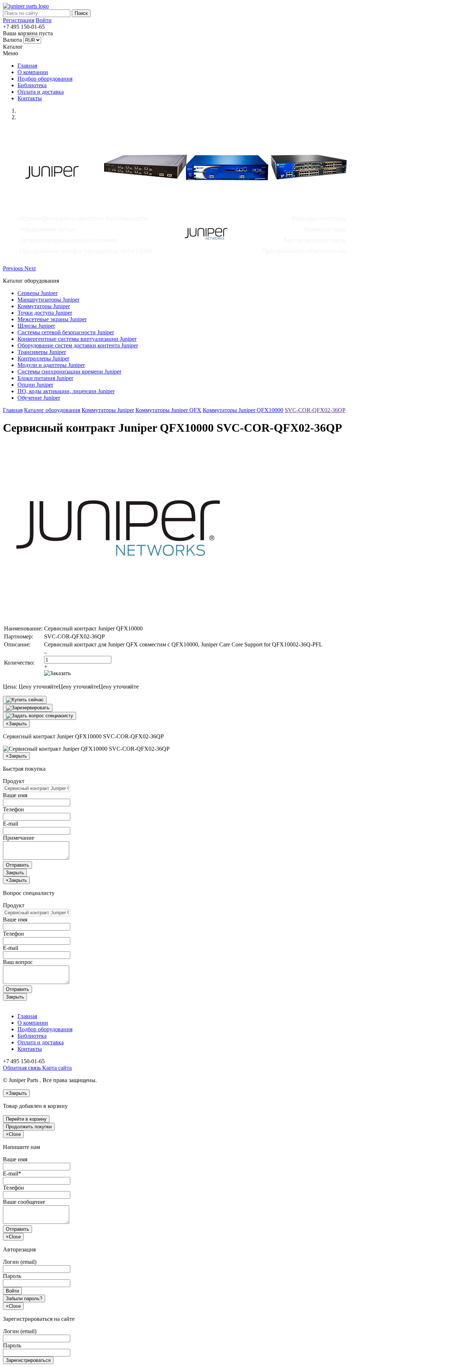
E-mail (10, 823)
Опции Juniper (35, 385)
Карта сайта (56, 1068)
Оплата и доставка (40, 92)
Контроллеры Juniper (43, 358)
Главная (27, 65)
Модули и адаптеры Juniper (51, 365)
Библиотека (32, 85)
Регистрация (18, 20)
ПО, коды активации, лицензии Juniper (66, 391)
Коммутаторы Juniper (43, 306)
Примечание (18, 838)
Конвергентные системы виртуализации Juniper (77, 339)
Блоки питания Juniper (45, 378)
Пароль (12, 1276)
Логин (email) (19, 1262)
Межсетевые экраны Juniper (52, 319)
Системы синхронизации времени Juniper (69, 371)
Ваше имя (15, 795)
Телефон (13, 809)
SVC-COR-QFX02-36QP (315, 410)
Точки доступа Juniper (44, 313)
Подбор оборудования (44, 79)
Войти (44, 20)
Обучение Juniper (38, 398)
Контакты (29, 98)
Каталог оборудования (52, 410)
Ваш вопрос (18, 962)
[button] (13, 268)
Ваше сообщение (24, 1202)
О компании (32, 72)
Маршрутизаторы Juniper (48, 300)
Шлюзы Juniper (36, 326)
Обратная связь (22, 1068)
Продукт (13, 781)
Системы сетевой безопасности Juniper (65, 332)
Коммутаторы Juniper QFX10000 (243, 410)
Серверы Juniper (37, 293)
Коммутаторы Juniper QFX (168, 410)
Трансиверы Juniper (41, 352)
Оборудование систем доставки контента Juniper (77, 345)
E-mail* (12, 1173)
